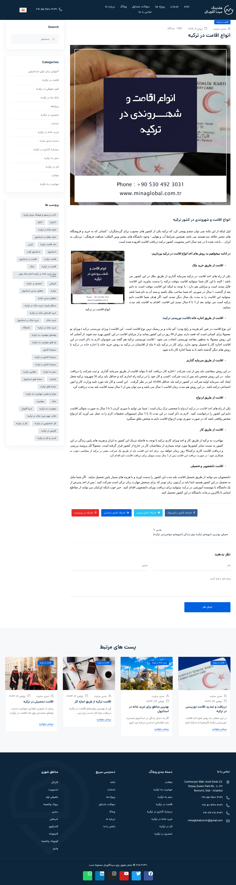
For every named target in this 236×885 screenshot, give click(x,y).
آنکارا (40, 222)
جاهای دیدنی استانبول (32, 290)
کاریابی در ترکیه (48, 430)
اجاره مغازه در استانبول (45, 237)
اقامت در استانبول (28, 259)
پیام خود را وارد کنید (220, 578)
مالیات (53, 379)
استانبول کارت (33, 251)
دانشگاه (26, 327)
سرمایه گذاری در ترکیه (46, 149)
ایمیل (145, 565)
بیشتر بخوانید (219, 729)
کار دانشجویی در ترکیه (45, 423)
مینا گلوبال (27, 408)
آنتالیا (53, 222)
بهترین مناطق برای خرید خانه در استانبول (149, 709)
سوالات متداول (141, 7)
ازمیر (30, 244)
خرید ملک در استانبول (28, 320)
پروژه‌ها (55, 106)
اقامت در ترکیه (222, 22)
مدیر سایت (220, 29)
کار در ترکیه (52, 167)
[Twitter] (136, 875)
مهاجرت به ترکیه (49, 184)
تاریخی (53, 283)
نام (229, 565)
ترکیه (185, 487)
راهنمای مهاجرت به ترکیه (44, 335)
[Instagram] (112, 875)
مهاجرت (40, 401)
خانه (186, 7)
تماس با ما (145, 12)
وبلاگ (123, 7)
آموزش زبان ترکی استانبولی (43, 71)
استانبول (52, 251)
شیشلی (54, 819)
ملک (54, 401)
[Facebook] (148, 875)
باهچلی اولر (52, 797)
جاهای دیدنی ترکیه (47, 298)
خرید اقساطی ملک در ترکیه (43, 313)
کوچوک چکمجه (49, 841)
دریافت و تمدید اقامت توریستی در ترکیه (206, 709)
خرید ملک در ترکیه (47, 327)
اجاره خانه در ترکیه (84, 344)
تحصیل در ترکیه (50, 115)
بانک (32, 266)
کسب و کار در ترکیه (46, 438)
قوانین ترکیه (29, 371)
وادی (55, 848)
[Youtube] (124, 875)
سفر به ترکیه (51, 158)
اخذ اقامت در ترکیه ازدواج (196, 408)
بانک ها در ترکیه (50, 97)
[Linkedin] (99, 875)
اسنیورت (53, 789)
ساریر (55, 812)
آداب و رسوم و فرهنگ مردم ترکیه (39, 215)
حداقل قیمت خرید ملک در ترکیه (40, 305)
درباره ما (110, 7)
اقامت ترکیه (50, 259)
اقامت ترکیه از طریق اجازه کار (92, 702)
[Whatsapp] (87, 875)
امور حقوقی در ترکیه (47, 89)
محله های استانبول (32, 379)
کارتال (54, 782)
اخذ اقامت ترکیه (48, 244)
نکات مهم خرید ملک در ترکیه (41, 416)
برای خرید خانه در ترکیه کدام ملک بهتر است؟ (37, 275)
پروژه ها (160, 7)
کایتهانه (53, 834)
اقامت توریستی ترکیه (177, 317)
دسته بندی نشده (49, 141)
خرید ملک (51, 320)
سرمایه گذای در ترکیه (45, 364)
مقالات (55, 175)
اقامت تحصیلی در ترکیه (38, 702)
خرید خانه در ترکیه (48, 132)
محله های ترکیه (48, 386)
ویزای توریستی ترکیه (95, 328)
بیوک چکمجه (50, 804)
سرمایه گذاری (49, 349)
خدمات (174, 7)
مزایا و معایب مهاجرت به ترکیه (41, 394)
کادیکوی (53, 826)
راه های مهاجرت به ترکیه (44, 342)
